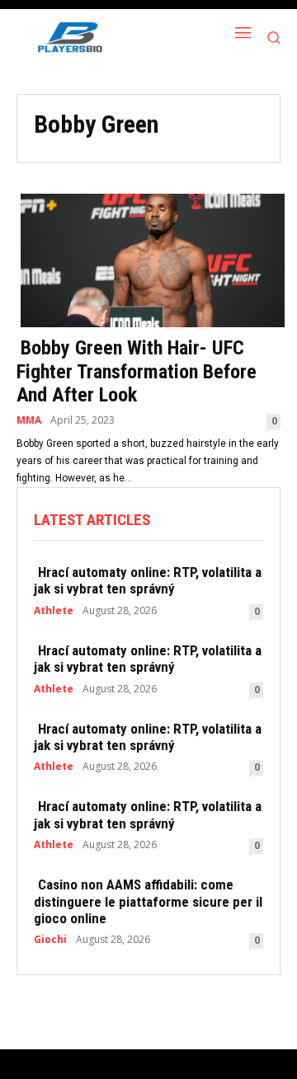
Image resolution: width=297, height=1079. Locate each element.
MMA (28, 420)
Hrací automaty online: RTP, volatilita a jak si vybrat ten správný (148, 580)
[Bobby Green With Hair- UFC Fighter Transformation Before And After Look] (148, 259)
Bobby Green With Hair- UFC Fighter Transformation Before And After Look (136, 371)
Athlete (53, 611)
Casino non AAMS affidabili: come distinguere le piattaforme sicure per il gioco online (148, 901)
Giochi (50, 940)
